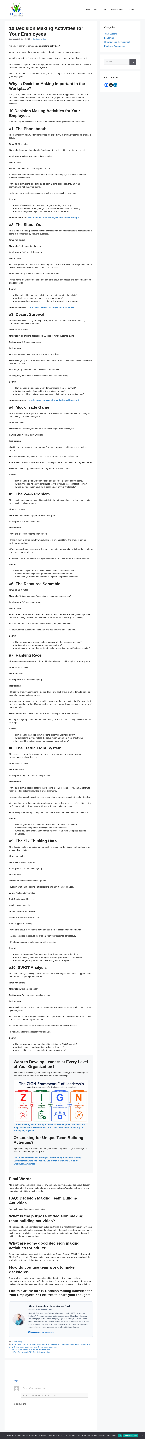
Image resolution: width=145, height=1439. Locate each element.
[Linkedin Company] (115, 85)
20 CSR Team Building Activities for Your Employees (31, 1349)
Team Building (17, 1342)
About (96, 9)
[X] (111, 85)
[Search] (132, 62)
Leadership (109, 38)
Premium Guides (117, 9)
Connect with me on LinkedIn (42, 1332)
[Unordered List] (39, 1395)
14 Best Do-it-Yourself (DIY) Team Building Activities (31, 1352)
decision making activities (21, 1344)
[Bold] (23, 1395)
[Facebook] (106, 85)
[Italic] (26, 1395)
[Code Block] (45, 1395)
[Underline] (29, 1395)
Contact (131, 9)
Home (87, 9)
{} (51, 1395)
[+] (55, 1395)
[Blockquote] (42, 1395)
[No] (142, 1435)
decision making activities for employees (47, 1344)
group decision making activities (21, 1347)
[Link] (48, 1395)
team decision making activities (45, 1347)
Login (16, 1381)
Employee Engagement (114, 46)
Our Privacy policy (130, 1435)
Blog (104, 9)
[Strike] (32, 1395)
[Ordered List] (36, 1395)
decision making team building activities (77, 1344)
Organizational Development (117, 42)
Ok (120, 1435)
